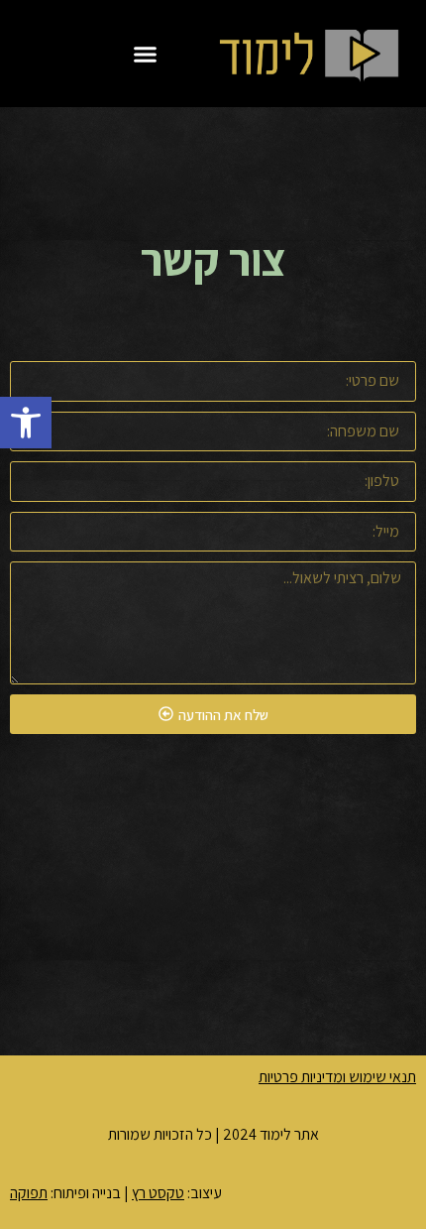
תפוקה (29, 1192)
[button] (26, 422)
